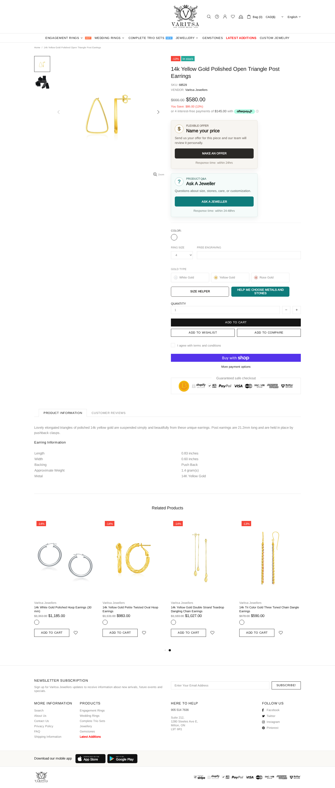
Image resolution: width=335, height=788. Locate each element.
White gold (37, 622)
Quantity (178, 303)
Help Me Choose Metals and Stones (260, 291)
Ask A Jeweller (214, 201)
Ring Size (177, 247)
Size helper (200, 291)
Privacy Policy (43, 726)
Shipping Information (47, 736)
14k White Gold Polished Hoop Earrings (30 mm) (62, 609)
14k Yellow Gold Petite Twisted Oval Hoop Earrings (130, 609)
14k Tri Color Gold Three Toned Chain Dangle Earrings (269, 609)
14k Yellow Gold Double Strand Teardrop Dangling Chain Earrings (197, 609)
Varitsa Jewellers (185, 16)
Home (37, 47)
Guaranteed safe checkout (236, 378)
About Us (40, 715)
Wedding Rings (90, 715)
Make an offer (214, 153)
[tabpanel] (202, 583)
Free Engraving (209, 247)
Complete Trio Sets (92, 721)
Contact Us (41, 721)
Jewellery (86, 726)
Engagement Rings (92, 710)
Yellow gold (174, 237)
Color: (176, 230)
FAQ (37, 731)
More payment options (236, 366)
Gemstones (87, 731)
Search (39, 710)
